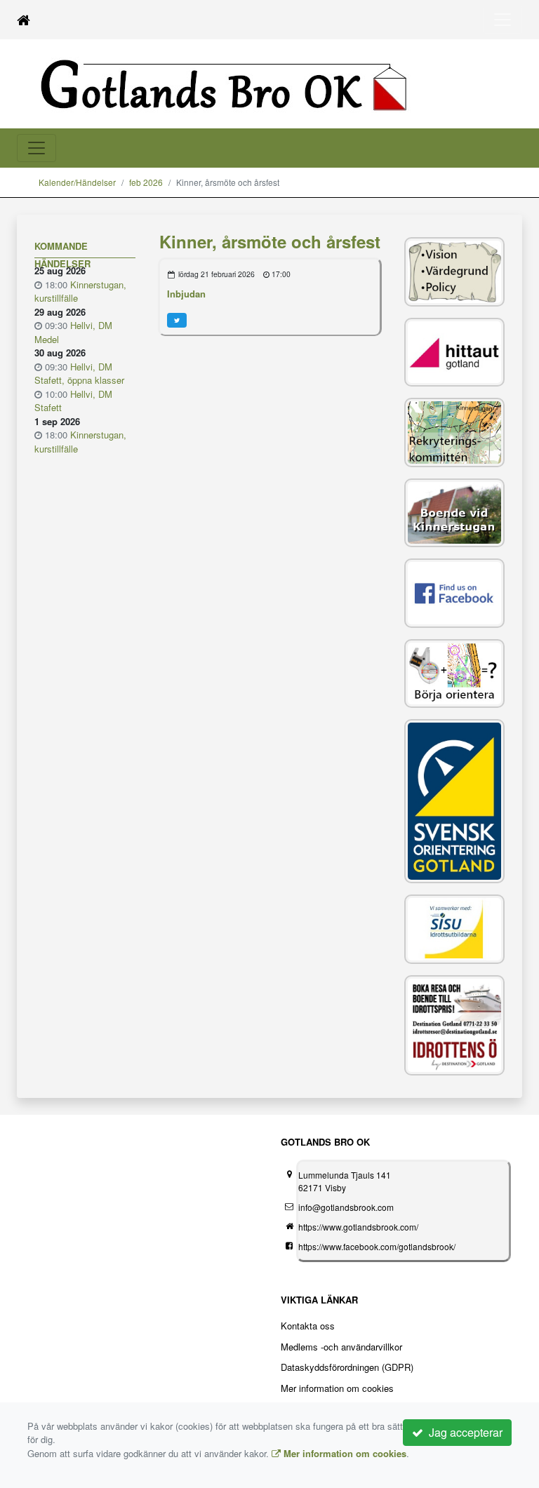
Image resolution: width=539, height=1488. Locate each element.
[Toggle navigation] (502, 20)
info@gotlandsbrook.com (346, 1207)
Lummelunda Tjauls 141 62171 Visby (344, 1181)
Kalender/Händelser (77, 182)
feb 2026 (146, 182)
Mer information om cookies (337, 1388)
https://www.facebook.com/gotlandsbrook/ (376, 1246)
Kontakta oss (308, 1325)
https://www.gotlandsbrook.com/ (358, 1227)
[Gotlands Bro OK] (244, 83)
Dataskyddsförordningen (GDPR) (347, 1367)
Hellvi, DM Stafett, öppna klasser (79, 373)
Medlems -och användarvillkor (341, 1346)
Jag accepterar (463, 1432)
